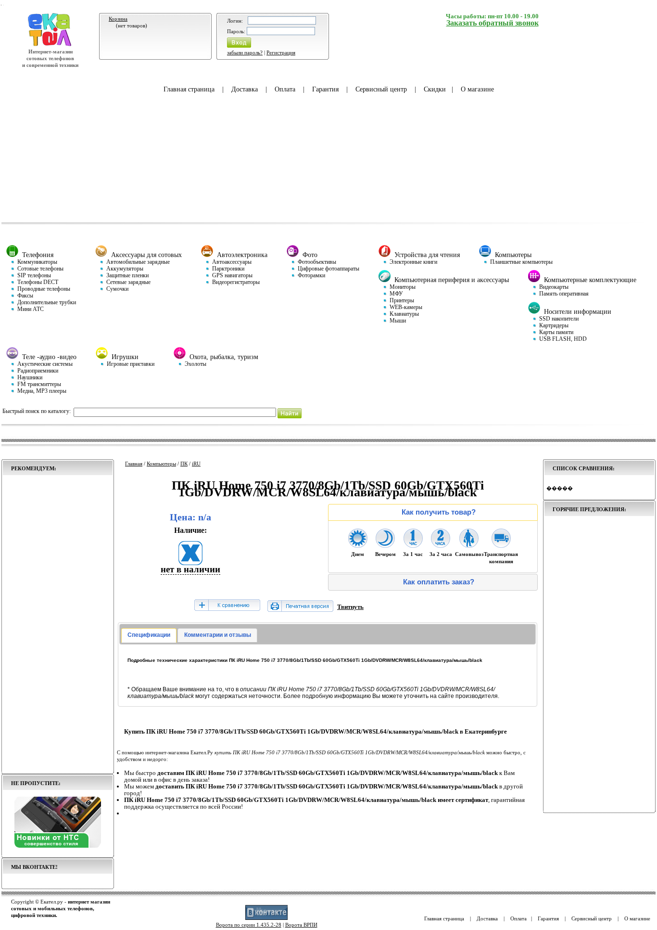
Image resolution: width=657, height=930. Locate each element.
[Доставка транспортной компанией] (501, 545)
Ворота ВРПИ (301, 925)
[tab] (149, 635)
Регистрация (280, 52)
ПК (184, 463)
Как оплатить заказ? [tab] (438, 582)
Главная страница (189, 89)
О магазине (477, 89)
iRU (196, 463)
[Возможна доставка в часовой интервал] (413, 545)
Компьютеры (161, 463)
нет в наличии (190, 569)
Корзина (118, 19)
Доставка (244, 89)
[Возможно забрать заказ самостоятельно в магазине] (469, 545)
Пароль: (236, 31)
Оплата (285, 89)
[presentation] (149, 635)
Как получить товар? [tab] (439, 512)
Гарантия (325, 89)
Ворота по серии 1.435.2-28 (248, 925)
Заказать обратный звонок (492, 23)
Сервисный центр (381, 89)
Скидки (435, 89)
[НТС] (57, 846)
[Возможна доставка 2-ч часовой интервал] (440, 545)
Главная (133, 463)
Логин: (235, 21)
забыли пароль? (245, 52)
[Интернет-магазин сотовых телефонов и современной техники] (50, 45)
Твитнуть (350, 606)
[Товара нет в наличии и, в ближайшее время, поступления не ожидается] (190, 562)
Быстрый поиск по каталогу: (36, 411)
